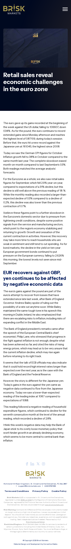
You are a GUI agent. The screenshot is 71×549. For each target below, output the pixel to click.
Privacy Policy (40, 491)
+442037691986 (50, 486)
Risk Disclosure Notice (35, 522)
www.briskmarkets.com (54, 505)
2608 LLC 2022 (26, 500)
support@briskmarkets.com (29, 486)
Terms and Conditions (16, 491)
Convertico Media (50, 544)
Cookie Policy (59, 491)
